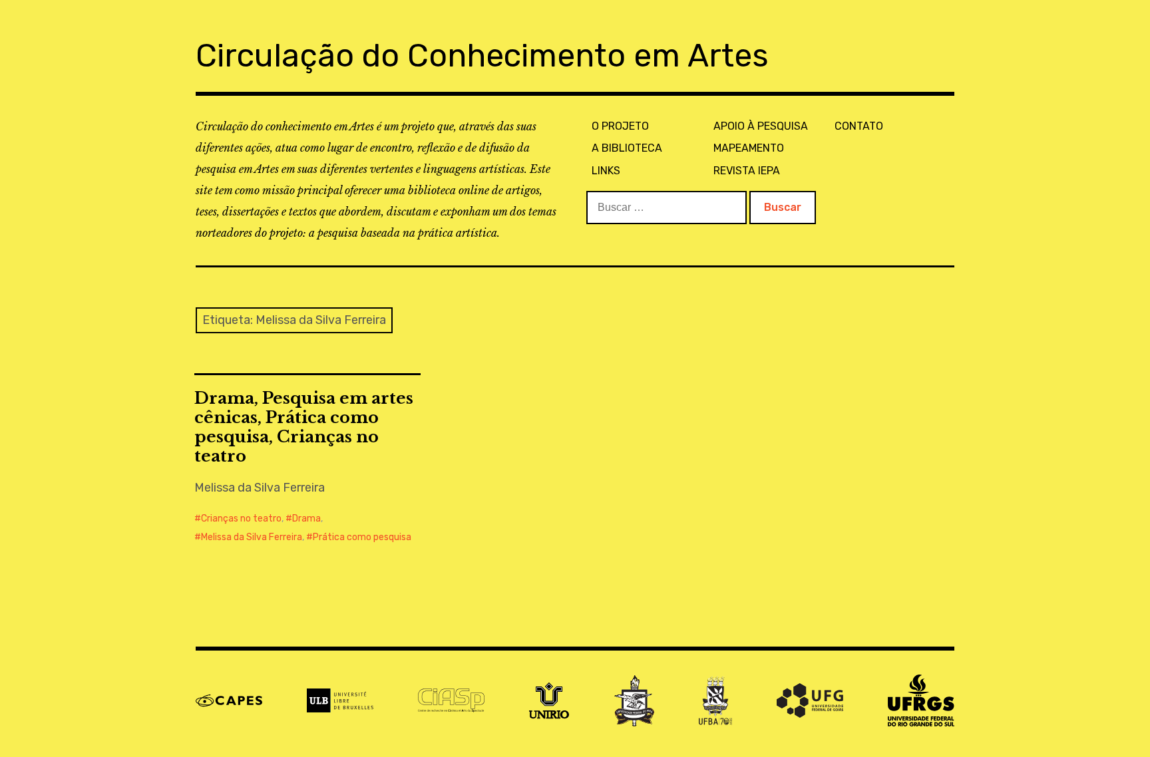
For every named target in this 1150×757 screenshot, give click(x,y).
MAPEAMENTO (748, 148)
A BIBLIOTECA (627, 148)
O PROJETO (620, 126)
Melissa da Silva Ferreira (251, 537)
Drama (306, 518)
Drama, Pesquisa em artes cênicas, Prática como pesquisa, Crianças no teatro (303, 427)
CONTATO (859, 126)
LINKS (606, 170)
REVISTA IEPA (746, 170)
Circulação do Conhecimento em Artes (482, 56)
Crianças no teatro (241, 518)
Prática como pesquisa (362, 537)
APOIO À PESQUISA (760, 126)
